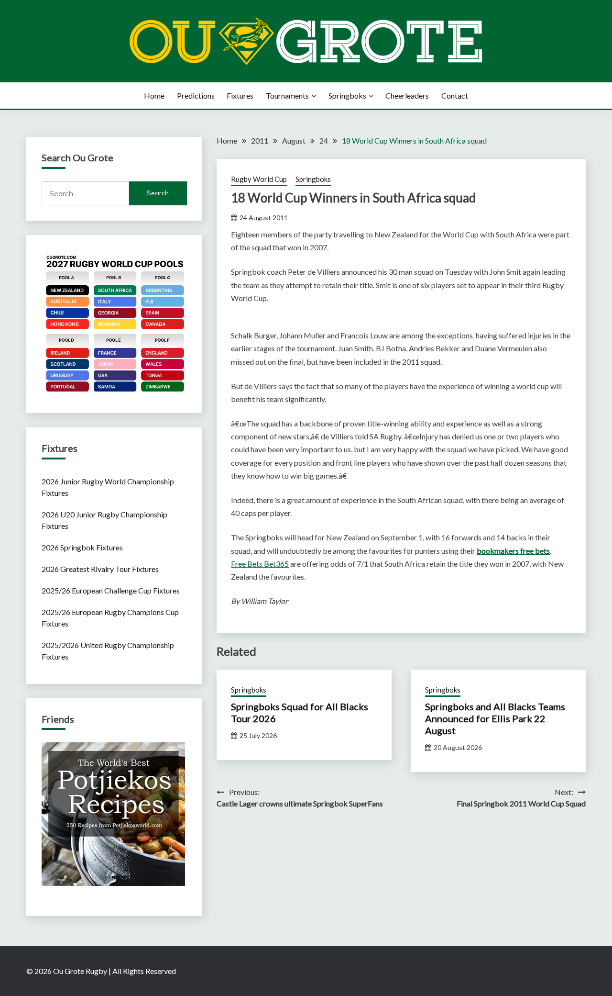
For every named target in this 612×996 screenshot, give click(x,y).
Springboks (347, 95)
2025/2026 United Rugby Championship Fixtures (108, 650)
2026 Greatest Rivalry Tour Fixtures (100, 568)
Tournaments (287, 95)
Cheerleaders (407, 95)
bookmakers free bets (513, 550)
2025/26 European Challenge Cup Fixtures (111, 590)
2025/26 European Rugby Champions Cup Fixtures (110, 617)
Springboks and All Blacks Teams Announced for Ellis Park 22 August (495, 718)
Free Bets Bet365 (260, 563)
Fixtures (240, 95)
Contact (454, 95)
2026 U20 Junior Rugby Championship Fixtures (104, 520)
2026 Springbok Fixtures (82, 547)
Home (154, 95)
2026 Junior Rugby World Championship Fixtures (108, 487)
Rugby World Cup (259, 179)
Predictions (196, 95)
